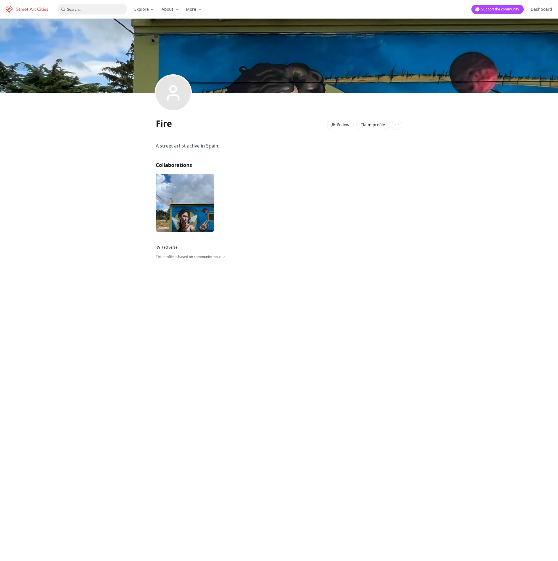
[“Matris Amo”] (185, 203)
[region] (279, 322)
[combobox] (92, 9)
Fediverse (167, 247)
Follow (343, 124)
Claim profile (372, 124)
